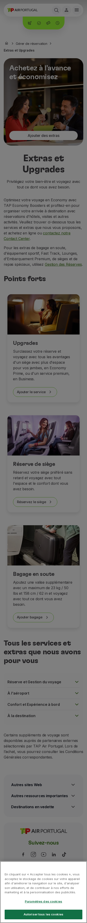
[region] (43, 892)
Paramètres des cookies (43, 901)
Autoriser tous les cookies (43, 914)
